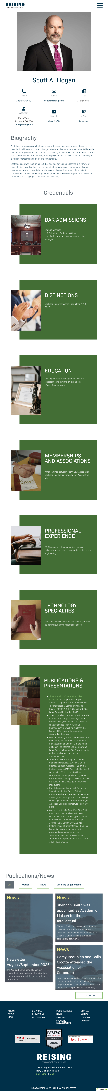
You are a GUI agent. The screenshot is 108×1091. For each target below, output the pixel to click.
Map (52, 1073)
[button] (100, 5)
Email (45, 1073)
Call (38, 1073)
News (13, 897)
